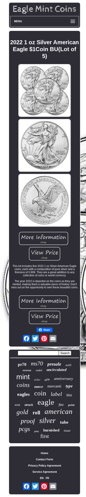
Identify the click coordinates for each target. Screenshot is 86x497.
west (17, 405)
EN (42, 478)
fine (61, 405)
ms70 (37, 363)
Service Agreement (44, 471)
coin (40, 393)
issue (67, 430)
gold (22, 411)
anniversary (63, 378)
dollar (37, 379)
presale (54, 364)
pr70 (22, 364)
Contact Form (44, 459)
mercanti (54, 386)
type (69, 386)
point (71, 405)
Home (44, 453)
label (56, 394)
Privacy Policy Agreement (44, 465)
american (59, 411)
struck (28, 405)
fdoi (69, 395)
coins (23, 385)
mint (23, 377)
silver (47, 420)
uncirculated (57, 370)
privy (36, 431)
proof (28, 421)
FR (47, 478)
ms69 (68, 365)
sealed (39, 370)
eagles (23, 394)
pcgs (24, 428)
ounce (38, 387)
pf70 (47, 379)
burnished (51, 430)
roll (36, 412)
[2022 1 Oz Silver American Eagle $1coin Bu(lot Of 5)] (44, 90)
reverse (27, 370)
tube (64, 422)
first (44, 436)
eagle (45, 402)
